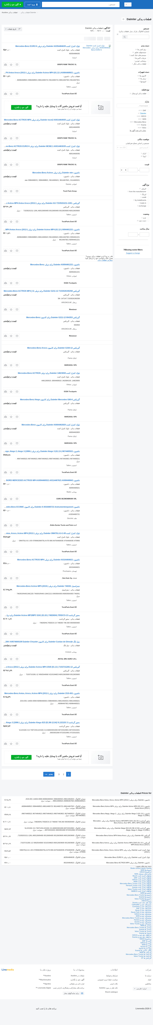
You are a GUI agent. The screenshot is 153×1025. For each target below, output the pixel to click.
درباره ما (148, 976)
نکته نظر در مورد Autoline (108, 988)
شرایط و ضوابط (112, 976)
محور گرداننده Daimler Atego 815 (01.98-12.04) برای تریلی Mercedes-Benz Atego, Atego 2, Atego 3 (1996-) (122, 829)
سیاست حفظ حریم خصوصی (108, 980)
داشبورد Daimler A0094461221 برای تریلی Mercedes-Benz (55, 265)
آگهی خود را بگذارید (21, 107)
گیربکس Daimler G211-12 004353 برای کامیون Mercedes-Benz (53, 317)
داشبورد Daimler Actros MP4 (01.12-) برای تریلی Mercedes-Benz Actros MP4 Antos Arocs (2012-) (121, 807)
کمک (149, 980)
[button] (11, 64)
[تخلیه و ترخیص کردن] (117, 34)
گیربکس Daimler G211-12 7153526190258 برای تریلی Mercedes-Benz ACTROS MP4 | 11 (42, 291)
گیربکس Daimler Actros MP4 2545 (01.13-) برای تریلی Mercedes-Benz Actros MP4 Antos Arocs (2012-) (121, 844)
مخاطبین (148, 984)
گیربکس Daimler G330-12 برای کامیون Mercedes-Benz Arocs (53, 348)
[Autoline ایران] (142, 4)
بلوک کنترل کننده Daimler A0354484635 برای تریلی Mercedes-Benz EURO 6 (47, 46)
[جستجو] (117, 4)
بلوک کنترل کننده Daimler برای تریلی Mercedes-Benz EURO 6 (127, 857)
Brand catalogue (111, 992)
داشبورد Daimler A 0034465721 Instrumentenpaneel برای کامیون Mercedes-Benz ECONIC (41, 507)
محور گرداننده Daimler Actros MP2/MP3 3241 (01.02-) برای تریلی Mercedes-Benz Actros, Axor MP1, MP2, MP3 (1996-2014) (121, 822)
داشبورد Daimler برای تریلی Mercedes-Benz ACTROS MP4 (128, 863)
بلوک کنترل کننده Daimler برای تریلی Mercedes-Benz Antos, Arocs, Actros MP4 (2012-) (121, 851)
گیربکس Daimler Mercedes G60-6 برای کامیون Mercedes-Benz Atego (50, 400)
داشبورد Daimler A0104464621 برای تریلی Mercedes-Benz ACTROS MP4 (48, 560)
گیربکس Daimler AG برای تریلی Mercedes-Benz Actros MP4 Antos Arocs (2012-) (123, 836)
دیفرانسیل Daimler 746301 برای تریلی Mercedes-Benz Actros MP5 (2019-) (48, 586)
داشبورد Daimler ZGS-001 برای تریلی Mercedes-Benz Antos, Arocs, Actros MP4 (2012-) (42, 693)
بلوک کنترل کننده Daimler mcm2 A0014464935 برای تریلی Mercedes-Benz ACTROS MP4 (42, 120)
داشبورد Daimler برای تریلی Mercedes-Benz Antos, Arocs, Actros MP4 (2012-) (121, 800)
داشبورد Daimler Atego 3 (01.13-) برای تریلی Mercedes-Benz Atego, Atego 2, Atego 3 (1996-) (121, 814)
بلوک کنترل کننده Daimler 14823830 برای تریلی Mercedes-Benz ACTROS (49, 373)
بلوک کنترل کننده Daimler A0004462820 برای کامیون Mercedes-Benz (51, 425)
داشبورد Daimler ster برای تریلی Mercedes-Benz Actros (56, 173)
